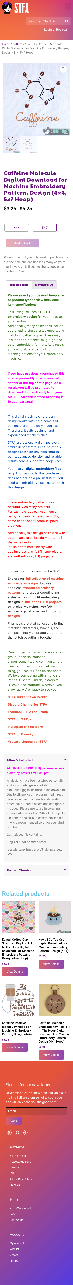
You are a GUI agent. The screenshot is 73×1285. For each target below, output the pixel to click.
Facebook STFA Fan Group (28, 712)
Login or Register (55, 29)
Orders (14, 1254)
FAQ (12, 1214)
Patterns (18, 44)
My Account (17, 1243)
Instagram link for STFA (25, 727)
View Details (15, 971)
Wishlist (14, 1249)
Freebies (15, 1185)
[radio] (17, 227)
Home (6, 44)
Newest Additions (20, 1161)
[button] (68, 6)
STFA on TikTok (19, 719)
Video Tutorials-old (21, 1208)
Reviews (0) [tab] (44, 284)
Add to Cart (22, 243)
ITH (12, 1173)
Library (14, 1260)
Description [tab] (19, 284)
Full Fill (30, 44)
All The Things (18, 1155)
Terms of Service (19, 870)
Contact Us (16, 1219)
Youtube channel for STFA (27, 742)
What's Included (20, 760)
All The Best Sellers (21, 1179)
